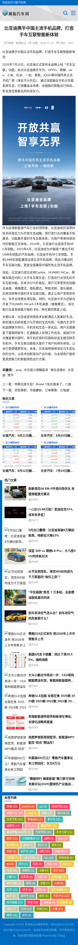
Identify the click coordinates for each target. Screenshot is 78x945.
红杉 (37, 864)
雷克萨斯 (49, 825)
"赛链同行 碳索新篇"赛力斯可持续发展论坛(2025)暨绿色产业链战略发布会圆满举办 (51, 784)
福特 (30, 883)
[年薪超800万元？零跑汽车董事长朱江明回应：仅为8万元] (15, 763)
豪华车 (54, 819)
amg (19, 370)
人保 (57, 908)
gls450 (28, 806)
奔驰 (12, 806)
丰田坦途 (66, 857)
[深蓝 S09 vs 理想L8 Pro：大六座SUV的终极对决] (15, 556)
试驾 (44, 851)
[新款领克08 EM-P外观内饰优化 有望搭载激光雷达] (15, 494)
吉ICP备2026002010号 (17, 930)
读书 (26, 889)
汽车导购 (43, 832)
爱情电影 (59, 877)
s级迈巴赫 (31, 857)
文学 (12, 889)
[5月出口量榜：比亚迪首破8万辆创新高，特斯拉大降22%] (15, 535)
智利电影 (14, 883)
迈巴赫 (12, 857)
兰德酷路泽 (30, 838)
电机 (11, 908)
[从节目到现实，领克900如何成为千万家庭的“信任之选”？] (15, 577)
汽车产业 (61, 896)
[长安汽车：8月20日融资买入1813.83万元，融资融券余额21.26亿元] (58, 419)
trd (10, 864)
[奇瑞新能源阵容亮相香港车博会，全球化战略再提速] (15, 722)
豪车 (56, 845)
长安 (11, 851)
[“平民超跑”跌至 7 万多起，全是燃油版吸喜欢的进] (15, 598)
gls (43, 806)
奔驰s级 (61, 851)
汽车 (33, 902)
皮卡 (23, 864)
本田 (67, 864)
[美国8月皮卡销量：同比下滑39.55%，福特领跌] (15, 660)
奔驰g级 (35, 819)
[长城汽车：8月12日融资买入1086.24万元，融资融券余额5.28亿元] (19, 454)
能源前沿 (21, 43)
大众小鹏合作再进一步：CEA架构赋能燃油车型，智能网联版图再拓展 (51, 680)
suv (49, 857)
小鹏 (11, 877)
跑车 (12, 838)
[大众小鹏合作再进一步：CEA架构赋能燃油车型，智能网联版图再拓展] (15, 680)
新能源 (12, 845)
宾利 (42, 845)
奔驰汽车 (60, 806)
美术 (11, 896)
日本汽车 (15, 819)
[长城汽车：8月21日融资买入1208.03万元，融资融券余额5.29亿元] (19, 419)
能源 (27, 845)
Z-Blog (61, 935)
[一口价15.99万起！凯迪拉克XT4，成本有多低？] (15, 515)
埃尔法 (63, 813)
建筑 (41, 889)
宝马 (30, 825)
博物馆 (28, 870)
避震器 (49, 902)
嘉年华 (27, 896)
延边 (26, 915)
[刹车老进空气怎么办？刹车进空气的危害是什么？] (15, 618)
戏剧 (42, 877)
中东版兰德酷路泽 (36, 370)
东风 (26, 908)
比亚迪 (26, 877)
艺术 (58, 870)
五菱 (43, 870)
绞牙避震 (15, 902)
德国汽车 (15, 813)
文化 (12, 870)
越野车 (13, 825)
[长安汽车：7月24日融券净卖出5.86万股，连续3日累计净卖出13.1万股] (58, 454)
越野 (49, 838)
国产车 (27, 851)
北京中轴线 (59, 889)
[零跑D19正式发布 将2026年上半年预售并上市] (15, 639)
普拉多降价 (58, 370)
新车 (52, 864)
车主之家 (64, 832)
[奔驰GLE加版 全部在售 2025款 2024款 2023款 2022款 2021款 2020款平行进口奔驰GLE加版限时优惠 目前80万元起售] (15, 701)
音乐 (43, 896)
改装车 (66, 902)
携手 (11, 375)
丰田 (47, 813)
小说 (58, 883)
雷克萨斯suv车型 (18, 832)
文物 (44, 883)
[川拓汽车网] (16, 13)
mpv (62, 838)
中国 (42, 908)
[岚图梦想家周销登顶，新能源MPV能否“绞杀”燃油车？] (15, 743)
